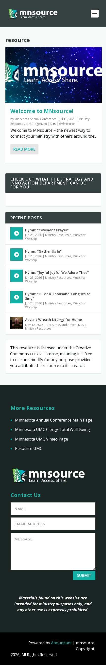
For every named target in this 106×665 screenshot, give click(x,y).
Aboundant (61, 643)
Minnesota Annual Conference (35, 119)
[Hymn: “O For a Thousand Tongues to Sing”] (16, 297)
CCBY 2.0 (37, 353)
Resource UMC (28, 448)
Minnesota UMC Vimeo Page (41, 439)
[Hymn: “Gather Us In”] (16, 254)
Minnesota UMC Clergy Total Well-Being (52, 429)
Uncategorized (36, 124)
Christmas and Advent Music (66, 325)
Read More (24, 149)
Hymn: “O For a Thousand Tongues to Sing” (57, 296)
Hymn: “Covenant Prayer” (47, 230)
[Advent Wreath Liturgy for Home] (16, 323)
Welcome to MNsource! (41, 111)
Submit (84, 575)
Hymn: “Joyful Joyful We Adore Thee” (57, 272)
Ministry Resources (58, 235)
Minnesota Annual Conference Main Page (53, 420)
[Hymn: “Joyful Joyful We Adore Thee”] (16, 276)
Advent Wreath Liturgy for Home (53, 319)
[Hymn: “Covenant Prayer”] (16, 233)
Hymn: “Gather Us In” (43, 251)
